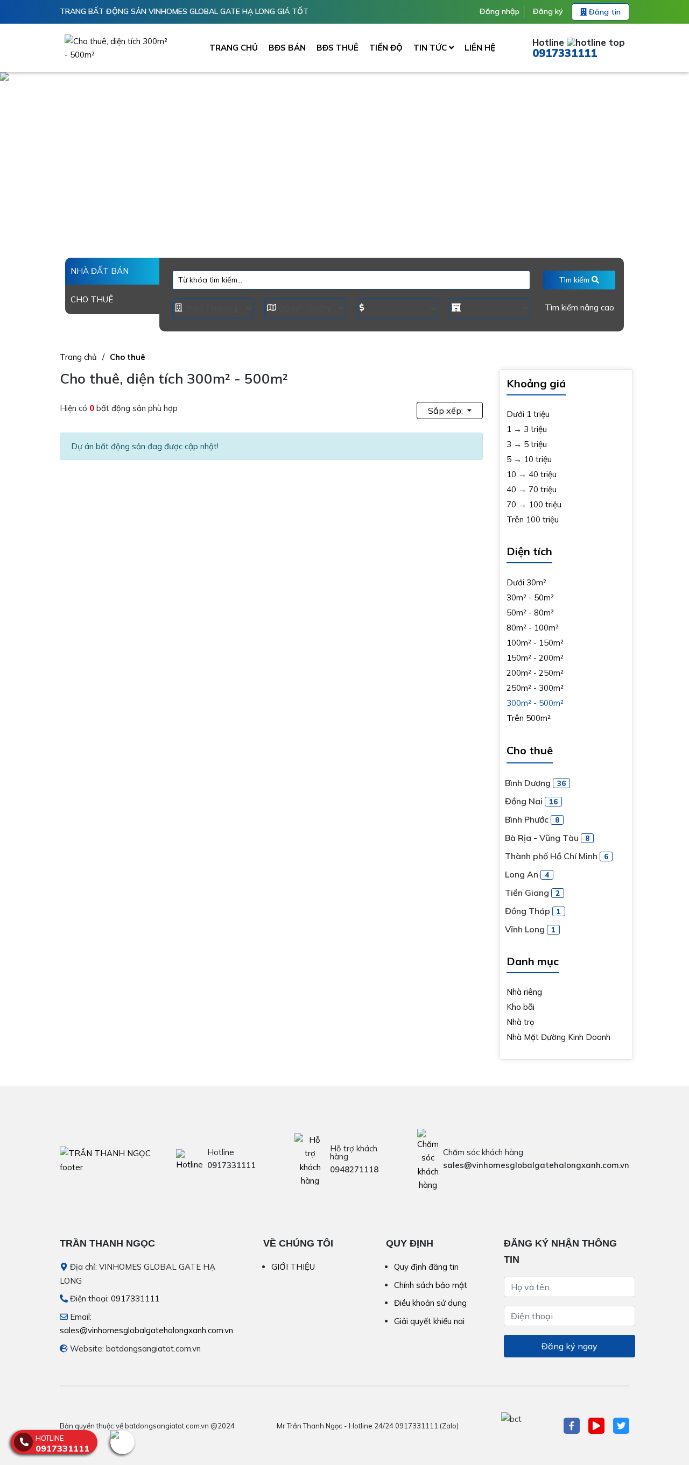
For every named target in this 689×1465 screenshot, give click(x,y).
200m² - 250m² (535, 673)
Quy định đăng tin (426, 1267)
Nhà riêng (524, 992)
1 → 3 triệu (527, 429)
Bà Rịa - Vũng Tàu (547, 837)
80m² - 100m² (533, 627)
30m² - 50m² (530, 597)
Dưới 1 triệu (528, 414)
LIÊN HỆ (480, 48)
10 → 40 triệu (532, 474)
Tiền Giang (532, 892)
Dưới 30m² (526, 582)
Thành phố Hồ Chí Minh (556, 856)
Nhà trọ (521, 1022)
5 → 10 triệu (529, 459)
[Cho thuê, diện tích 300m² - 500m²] (118, 48)
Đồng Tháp (533, 910)
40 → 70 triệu (532, 489)
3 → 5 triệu (527, 444)
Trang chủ (78, 357)
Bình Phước (532, 819)
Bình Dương (535, 782)
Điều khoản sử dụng (430, 1303)
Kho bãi (521, 1007)
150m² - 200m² (535, 658)
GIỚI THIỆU (293, 1267)
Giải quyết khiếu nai (429, 1321)
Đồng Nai (531, 801)
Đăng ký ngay (569, 1346)
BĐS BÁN (287, 48)
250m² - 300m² (535, 688)
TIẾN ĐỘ (386, 48)
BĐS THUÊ (337, 48)
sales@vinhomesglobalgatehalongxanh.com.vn (146, 1330)
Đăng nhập (499, 11)
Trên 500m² (529, 718)
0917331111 (564, 53)
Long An (527, 874)
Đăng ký (548, 11)
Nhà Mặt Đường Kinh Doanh (558, 1037)
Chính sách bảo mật (430, 1285)
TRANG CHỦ (233, 48)
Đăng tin (604, 12)
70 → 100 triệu (534, 504)
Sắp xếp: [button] (446, 410)
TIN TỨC (431, 48)
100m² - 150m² (535, 643)
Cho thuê (127, 357)
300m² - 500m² (535, 703)
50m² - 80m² (530, 612)
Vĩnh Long (530, 929)
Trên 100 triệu (533, 519)
